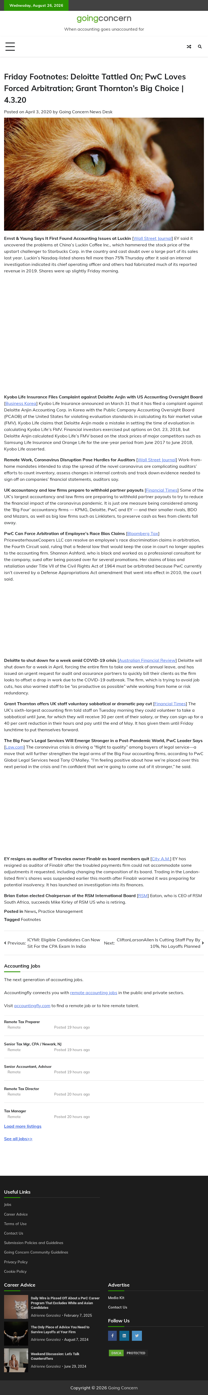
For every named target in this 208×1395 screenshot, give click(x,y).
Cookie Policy (15, 1271)
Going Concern (123, 1387)
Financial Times (161, 490)
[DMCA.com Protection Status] (128, 1355)
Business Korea (20, 403)
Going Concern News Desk (85, 111)
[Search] (200, 47)
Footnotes (31, 919)
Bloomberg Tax (142, 533)
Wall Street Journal (153, 238)
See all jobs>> (18, 1138)
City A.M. (161, 858)
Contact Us (13, 1233)
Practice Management (60, 911)
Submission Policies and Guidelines (33, 1242)
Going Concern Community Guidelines (36, 1252)
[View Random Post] (189, 47)
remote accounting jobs (93, 992)
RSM (143, 895)
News (30, 911)
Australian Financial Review (147, 660)
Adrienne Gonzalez (46, 1315)
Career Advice (16, 1214)
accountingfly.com (32, 1005)
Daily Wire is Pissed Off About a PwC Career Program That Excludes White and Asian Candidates (65, 1303)
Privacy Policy (16, 1261)
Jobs (7, 1204)
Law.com (14, 747)
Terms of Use (15, 1223)
